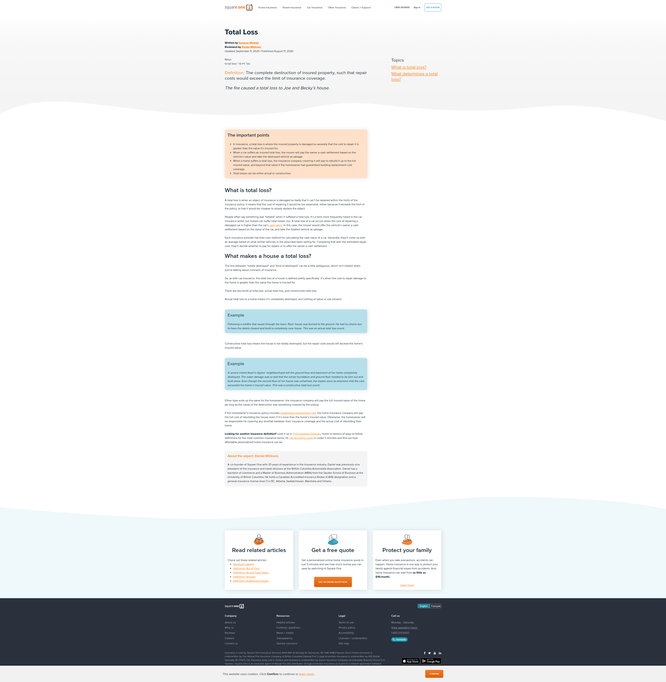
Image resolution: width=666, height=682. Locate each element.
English (424, 606)
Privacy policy (347, 627)
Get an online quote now (333, 582)
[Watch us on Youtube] (435, 653)
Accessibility (346, 632)
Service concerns (286, 643)
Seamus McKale (249, 42)
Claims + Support (361, 7)
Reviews (230, 632)
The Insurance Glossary (307, 433)
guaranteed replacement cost (298, 412)
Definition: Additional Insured (250, 580)
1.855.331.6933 (401, 7)
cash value (275, 225)
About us (230, 622)
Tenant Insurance (291, 7)
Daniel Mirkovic (251, 46)
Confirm (434, 674)
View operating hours (404, 627)
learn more (306, 674)
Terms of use (346, 622)
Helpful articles (285, 622)
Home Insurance (267, 7)
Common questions (288, 627)
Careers (229, 638)
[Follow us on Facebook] (424, 653)
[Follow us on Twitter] (429, 653)
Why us (229, 627)
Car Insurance (314, 7)
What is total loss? (408, 66)
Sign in (417, 7)
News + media (284, 632)
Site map (344, 643)
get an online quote (301, 437)
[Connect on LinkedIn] (440, 653)
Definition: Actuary (244, 576)
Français (436, 606)
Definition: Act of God (246, 568)
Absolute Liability (243, 564)
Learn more (407, 585)
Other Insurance (337, 7)
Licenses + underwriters (353, 638)
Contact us (231, 643)
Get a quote (433, 7)
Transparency (284, 638)
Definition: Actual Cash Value (250, 572)
